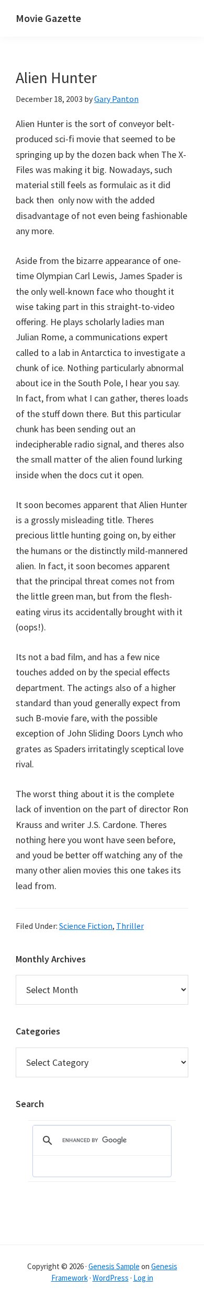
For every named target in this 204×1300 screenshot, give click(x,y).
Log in (143, 1278)
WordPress (111, 1278)
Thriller (130, 926)
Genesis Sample (114, 1266)
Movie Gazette (48, 18)
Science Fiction (85, 926)
